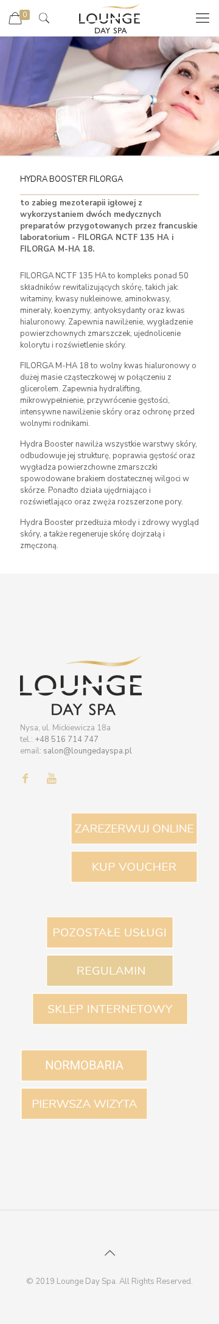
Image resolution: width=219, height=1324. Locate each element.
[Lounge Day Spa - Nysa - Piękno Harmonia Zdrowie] (109, 18)
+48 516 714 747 (67, 739)
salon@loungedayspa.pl (87, 751)
